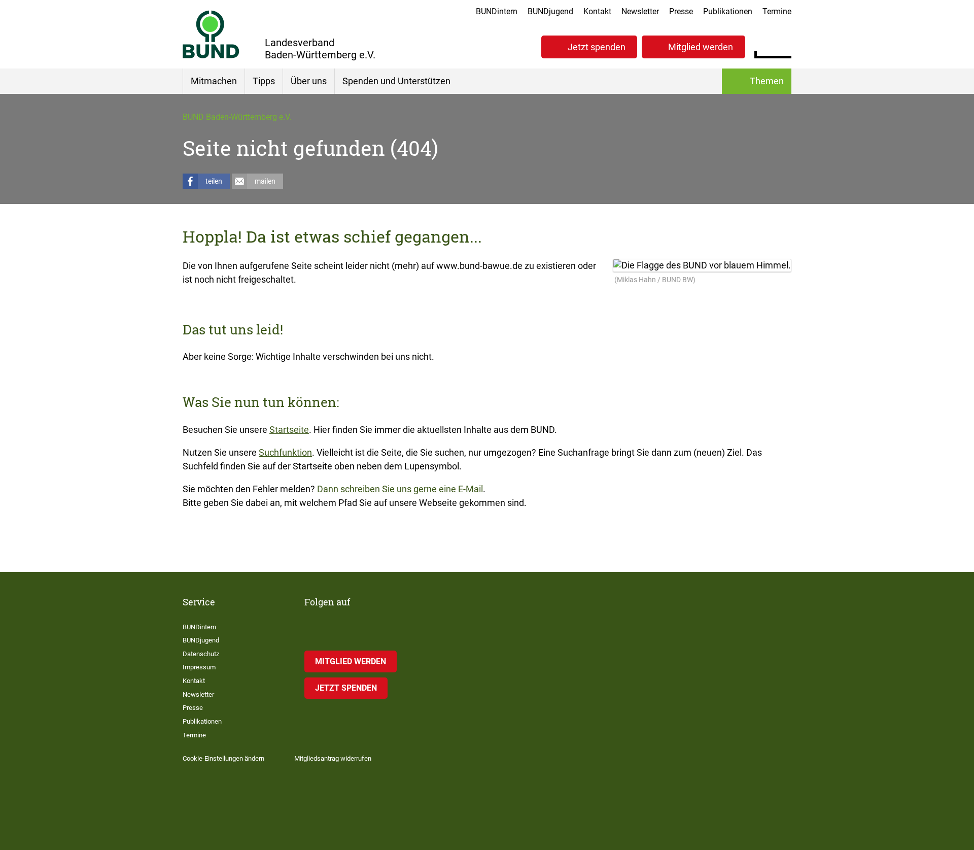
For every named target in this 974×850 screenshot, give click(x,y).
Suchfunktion (285, 452)
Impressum (199, 667)
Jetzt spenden (596, 47)
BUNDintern (496, 11)
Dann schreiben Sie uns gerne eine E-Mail (400, 489)
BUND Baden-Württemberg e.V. (237, 117)
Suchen (783, 45)
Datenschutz (201, 654)
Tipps (264, 81)
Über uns (309, 81)
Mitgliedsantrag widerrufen (332, 758)
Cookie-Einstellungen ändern (223, 758)
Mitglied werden (700, 47)
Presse (681, 11)
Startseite (289, 429)
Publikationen (727, 11)
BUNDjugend (550, 11)
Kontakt (597, 11)
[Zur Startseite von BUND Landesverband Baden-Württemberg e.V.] (211, 34)
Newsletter (640, 11)
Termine (776, 11)
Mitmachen (214, 81)
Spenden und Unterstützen (396, 81)
